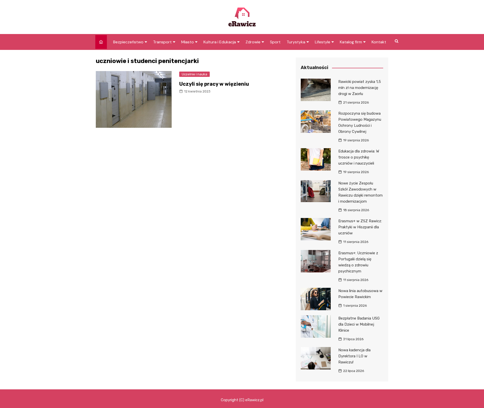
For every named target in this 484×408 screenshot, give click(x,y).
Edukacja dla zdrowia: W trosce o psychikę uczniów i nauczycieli (358, 157)
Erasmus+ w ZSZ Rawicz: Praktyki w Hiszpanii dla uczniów (360, 227)
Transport (162, 42)
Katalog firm (351, 42)
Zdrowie (253, 42)
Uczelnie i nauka (194, 74)
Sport (275, 42)
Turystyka (296, 42)
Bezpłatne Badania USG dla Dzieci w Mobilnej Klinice (359, 324)
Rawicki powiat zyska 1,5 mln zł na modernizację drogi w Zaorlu (359, 87)
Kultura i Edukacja (219, 42)
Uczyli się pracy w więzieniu (214, 84)
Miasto (187, 42)
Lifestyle (322, 42)
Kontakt (379, 42)
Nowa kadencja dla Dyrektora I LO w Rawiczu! (354, 356)
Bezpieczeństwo (128, 42)
